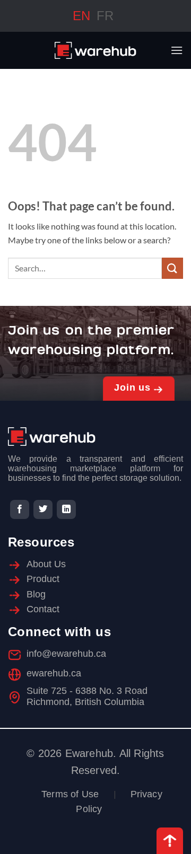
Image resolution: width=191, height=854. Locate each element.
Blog (36, 594)
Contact (43, 609)
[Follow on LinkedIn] (66, 509)
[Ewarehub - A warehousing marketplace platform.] (96, 50)
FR (105, 15)
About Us (46, 564)
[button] (176, 50)
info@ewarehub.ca (66, 653)
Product (43, 579)
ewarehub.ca (54, 673)
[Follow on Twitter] (43, 509)
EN (81, 15)
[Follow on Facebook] (19, 509)
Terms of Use (70, 794)
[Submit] (172, 268)
